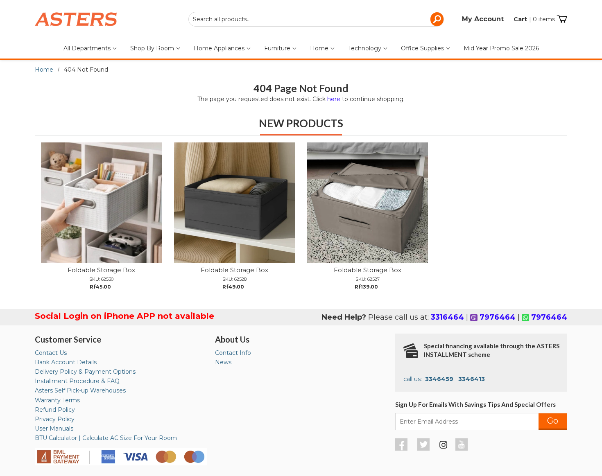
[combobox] (316, 19)
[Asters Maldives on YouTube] (462, 448)
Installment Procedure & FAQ (77, 381)
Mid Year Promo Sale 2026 (501, 48)
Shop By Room (153, 48)
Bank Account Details (66, 362)
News (223, 362)
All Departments (87, 48)
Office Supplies (423, 48)
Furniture (278, 48)
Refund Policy (55, 409)
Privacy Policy (55, 419)
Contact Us (51, 352)
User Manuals (54, 428)
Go (552, 421)
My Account (483, 19)
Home (320, 48)
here (333, 99)
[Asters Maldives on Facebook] (402, 448)
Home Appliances (220, 48)
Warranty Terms (57, 400)
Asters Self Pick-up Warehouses (80, 390)
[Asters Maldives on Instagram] (443, 446)
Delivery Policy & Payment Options (85, 371)
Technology (365, 48)
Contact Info (233, 352)
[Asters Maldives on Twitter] (424, 448)
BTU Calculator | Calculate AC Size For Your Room (106, 438)
